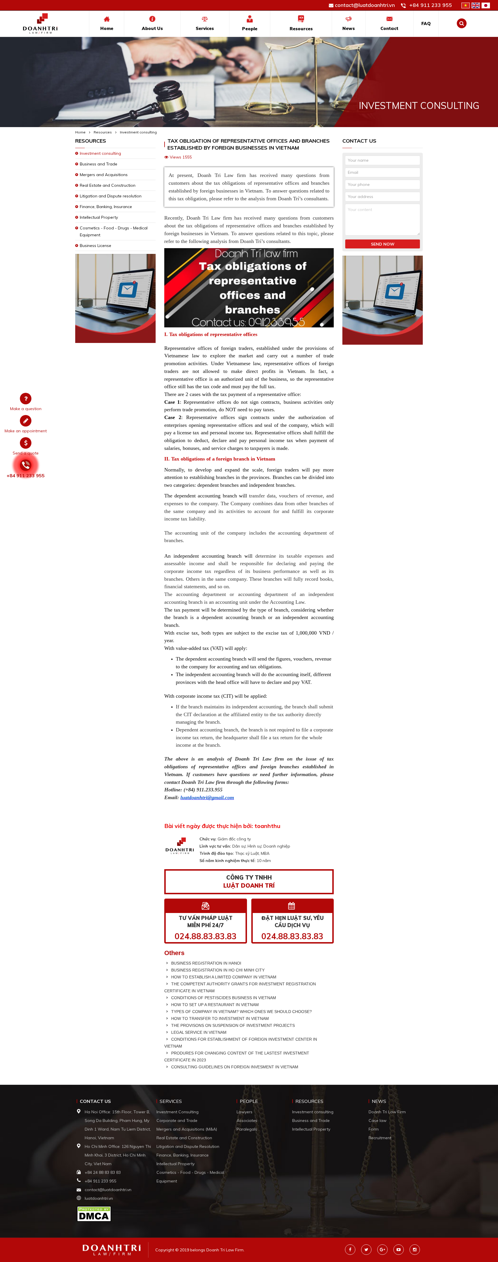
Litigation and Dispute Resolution (187, 1146)
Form (374, 1129)
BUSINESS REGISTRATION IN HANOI (205, 963)
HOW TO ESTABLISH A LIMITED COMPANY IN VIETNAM (223, 977)
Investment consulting (138, 132)
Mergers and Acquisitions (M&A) (186, 1129)
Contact (389, 28)
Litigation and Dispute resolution (111, 196)
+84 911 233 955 (430, 5)
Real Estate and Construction (107, 185)
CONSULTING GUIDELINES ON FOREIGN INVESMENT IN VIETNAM (234, 1067)
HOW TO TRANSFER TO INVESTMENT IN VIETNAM (219, 1018)
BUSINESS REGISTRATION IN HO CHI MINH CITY (217, 970)
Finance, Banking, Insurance (106, 206)
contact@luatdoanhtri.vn (365, 5)
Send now (383, 244)
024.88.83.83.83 (206, 936)
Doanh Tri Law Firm (387, 1111)
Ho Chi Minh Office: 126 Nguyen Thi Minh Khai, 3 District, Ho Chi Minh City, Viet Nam (118, 1155)
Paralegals (247, 1129)
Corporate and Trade (176, 1120)
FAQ (426, 23)
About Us (152, 28)
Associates (247, 1120)
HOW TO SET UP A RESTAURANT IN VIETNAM (214, 1004)
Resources (301, 28)
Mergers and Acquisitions (104, 174)
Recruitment (380, 1137)
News (348, 28)
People (249, 28)
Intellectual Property (99, 217)
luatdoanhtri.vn (99, 1198)
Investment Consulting (177, 1111)
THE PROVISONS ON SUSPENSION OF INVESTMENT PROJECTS (232, 1025)
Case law (377, 1120)
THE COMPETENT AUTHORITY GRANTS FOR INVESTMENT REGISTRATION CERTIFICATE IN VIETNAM (240, 987)
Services (205, 28)
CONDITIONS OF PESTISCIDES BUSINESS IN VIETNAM (223, 997)
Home (106, 28)
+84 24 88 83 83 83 (103, 1172)
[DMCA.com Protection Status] (94, 1213)
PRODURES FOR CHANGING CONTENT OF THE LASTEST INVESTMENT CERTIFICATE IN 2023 (236, 1056)
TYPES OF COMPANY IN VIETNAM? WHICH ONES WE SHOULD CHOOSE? (241, 1011)
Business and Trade (98, 164)
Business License (95, 245)
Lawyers (244, 1111)
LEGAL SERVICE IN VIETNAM (198, 1032)
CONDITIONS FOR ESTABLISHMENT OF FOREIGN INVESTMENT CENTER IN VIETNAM (240, 1042)
